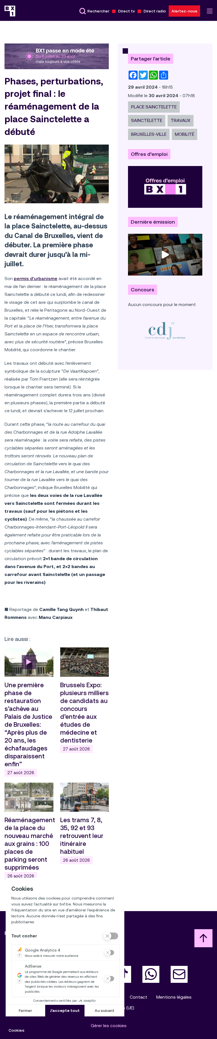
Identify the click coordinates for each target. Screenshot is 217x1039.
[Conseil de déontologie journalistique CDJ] (165, 330)
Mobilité (184, 134)
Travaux (180, 120)
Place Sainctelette (154, 107)
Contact (138, 997)
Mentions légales (174, 997)
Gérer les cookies (109, 1025)
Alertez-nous (184, 11)
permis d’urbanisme (35, 278)
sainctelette (146, 120)
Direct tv (126, 11)
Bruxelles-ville (148, 134)
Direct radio (155, 11)
